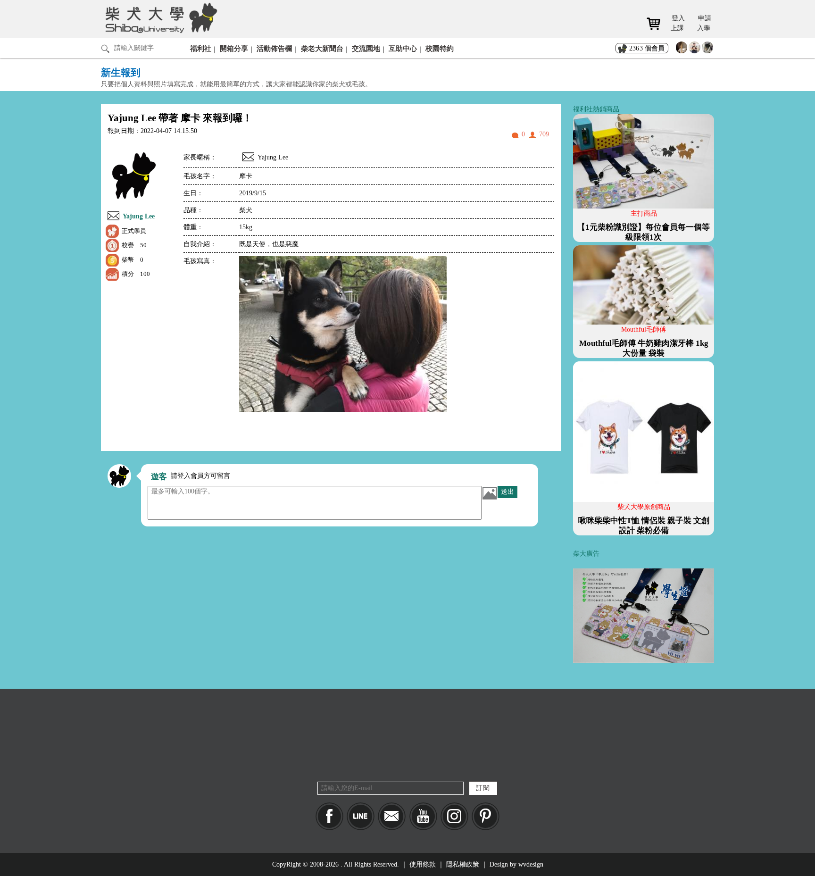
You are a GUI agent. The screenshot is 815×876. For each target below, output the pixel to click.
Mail (392, 816)
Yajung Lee (139, 216)
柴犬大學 (159, 17)
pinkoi (486, 816)
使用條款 (422, 864)
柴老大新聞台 (322, 48)
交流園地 (366, 48)
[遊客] (119, 476)
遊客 (159, 476)
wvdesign (530, 864)
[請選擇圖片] (490, 493)
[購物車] (657, 24)
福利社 (200, 48)
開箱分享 (234, 48)
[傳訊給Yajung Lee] (113, 217)
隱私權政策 (462, 864)
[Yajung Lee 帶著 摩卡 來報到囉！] (248, 158)
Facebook (329, 816)
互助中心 (403, 48)
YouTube (423, 816)
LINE (361, 816)
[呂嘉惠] (682, 50)
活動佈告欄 (274, 48)
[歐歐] (694, 50)
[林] (708, 50)
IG (454, 816)
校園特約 (439, 48)
